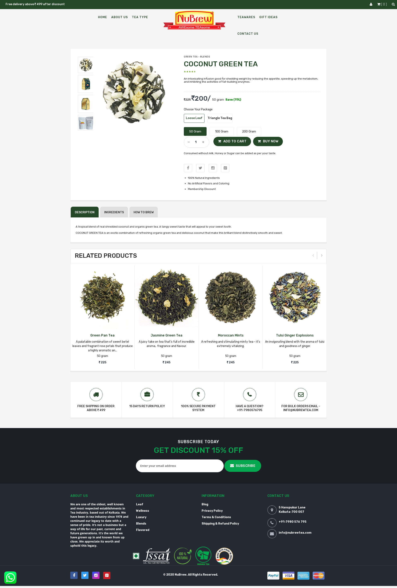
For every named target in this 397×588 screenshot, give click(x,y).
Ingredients (114, 212)
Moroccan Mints (231, 335)
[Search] (393, 4)
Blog (205, 504)
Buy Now (271, 141)
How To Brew (144, 212)
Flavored (142, 530)
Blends (141, 523)
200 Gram (249, 131)
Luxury (141, 517)
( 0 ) (384, 4)
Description (84, 212)
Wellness (142, 511)
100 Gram (221, 131)
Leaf (139, 504)
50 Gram (195, 131)
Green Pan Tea (102, 335)
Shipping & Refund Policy (220, 523)
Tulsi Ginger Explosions (295, 335)
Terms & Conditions (216, 517)
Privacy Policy (212, 511)
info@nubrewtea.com (295, 532)
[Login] (371, 4)
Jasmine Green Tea (166, 335)
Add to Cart (235, 141)
